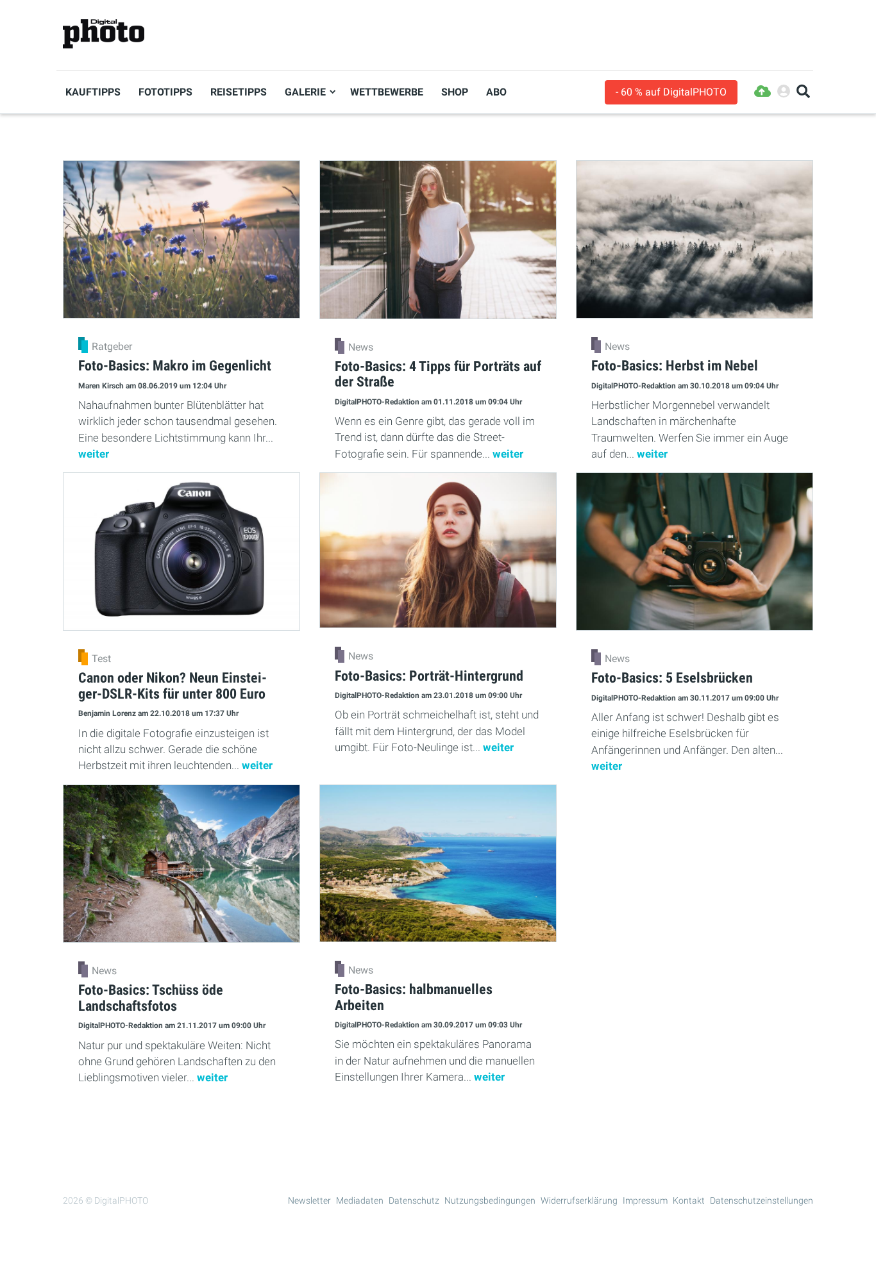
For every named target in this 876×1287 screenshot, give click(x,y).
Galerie (305, 92)
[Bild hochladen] (762, 92)
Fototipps (165, 92)
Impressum (645, 1200)
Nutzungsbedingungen (489, 1200)
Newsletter (309, 1200)
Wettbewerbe (386, 92)
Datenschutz (414, 1200)
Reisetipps (238, 92)
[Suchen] (803, 92)
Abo (496, 92)
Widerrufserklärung (579, 1200)
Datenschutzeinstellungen (761, 1200)
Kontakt (689, 1200)
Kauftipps (93, 92)
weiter (93, 453)
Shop (454, 92)
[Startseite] (103, 34)
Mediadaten (359, 1200)
